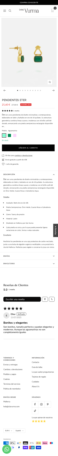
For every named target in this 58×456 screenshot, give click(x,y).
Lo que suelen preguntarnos (43, 372)
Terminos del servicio (11, 384)
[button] (7, 111)
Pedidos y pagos (9, 374)
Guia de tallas (37, 367)
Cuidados (35, 382)
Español (18, 430)
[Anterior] (4, 90)
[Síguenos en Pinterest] (47, 404)
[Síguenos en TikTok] (35, 410)
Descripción (9, 174)
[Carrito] (52, 11)
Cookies (6, 379)
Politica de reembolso (11, 389)
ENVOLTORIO (9, 263)
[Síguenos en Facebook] (35, 404)
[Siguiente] (53, 90)
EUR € (7, 430)
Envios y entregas (10, 364)
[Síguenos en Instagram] (41, 404)
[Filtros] (45, 299)
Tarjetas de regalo (39, 377)
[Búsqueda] (10, 10)
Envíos (6, 256)
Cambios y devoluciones (13, 369)
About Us (35, 386)
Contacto (35, 362)
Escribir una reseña (15, 299)
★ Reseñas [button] (55, 230)
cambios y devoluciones (23, 155)
